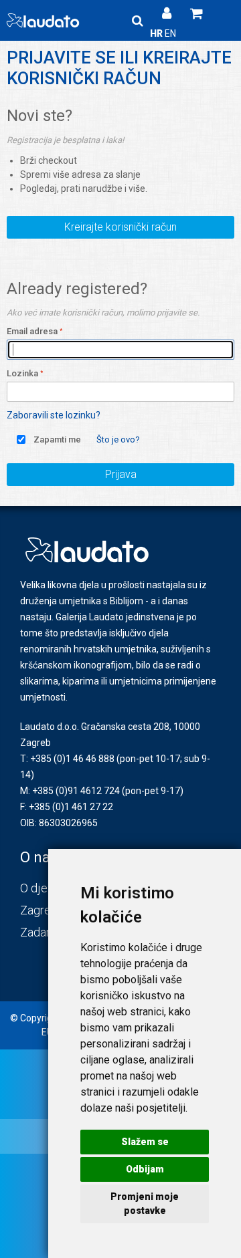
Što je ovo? (118, 439)
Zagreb (39, 910)
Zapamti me (57, 439)
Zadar (35, 932)
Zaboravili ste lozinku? (53, 415)
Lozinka (22, 373)
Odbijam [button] (145, 1169)
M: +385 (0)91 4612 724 (70, 790)
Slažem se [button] (145, 1141)
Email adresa (32, 331)
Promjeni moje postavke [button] (144, 1203)
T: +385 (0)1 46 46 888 (67, 758)
